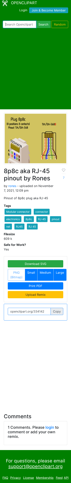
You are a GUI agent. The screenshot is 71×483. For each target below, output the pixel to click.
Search (43, 24)
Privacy (15, 478)
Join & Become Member (49, 10)
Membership (45, 478)
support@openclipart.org (35, 466)
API (66, 478)
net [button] (8, 226)
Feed (59, 478)
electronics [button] (13, 219)
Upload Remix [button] (36, 295)
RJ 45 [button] (32, 226)
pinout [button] (55, 219)
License (28, 478)
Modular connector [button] (18, 211)
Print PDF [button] (35, 286)
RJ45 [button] (19, 226)
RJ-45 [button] (42, 219)
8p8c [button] (29, 219)
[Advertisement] (35, 68)
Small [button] (31, 272)
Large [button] (60, 272)
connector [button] (41, 211)
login (49, 427)
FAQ (5, 478)
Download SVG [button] (35, 264)
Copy (57, 311)
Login (23, 10)
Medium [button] (45, 272)
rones (12, 186)
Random (60, 24)
